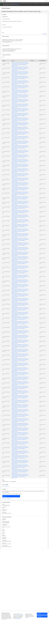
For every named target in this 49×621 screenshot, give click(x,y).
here (28, 617)
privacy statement (18, 618)
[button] (48, 611)
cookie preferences (20, 614)
